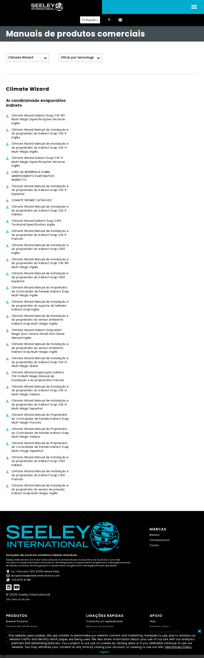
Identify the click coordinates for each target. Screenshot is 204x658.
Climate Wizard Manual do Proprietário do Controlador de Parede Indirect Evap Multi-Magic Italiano (40, 433)
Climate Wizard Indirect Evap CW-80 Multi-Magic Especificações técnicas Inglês (38, 119)
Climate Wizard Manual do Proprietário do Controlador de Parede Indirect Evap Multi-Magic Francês (40, 418)
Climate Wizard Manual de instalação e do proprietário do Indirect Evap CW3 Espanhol (40, 277)
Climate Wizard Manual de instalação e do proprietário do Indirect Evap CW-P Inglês (40, 133)
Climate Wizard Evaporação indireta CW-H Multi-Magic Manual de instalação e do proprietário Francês (38, 376)
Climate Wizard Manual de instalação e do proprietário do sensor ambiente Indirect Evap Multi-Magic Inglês (40, 320)
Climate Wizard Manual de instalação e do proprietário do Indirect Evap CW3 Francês (40, 475)
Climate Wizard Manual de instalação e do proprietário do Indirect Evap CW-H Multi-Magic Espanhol (40, 404)
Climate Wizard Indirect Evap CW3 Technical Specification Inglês (36, 223)
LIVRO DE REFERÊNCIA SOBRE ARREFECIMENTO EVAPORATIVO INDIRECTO (33, 176)
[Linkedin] (9, 587)
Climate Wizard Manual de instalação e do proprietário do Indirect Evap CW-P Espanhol (40, 190)
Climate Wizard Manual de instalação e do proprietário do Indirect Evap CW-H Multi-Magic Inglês (40, 147)
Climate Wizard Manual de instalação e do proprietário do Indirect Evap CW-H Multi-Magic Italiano (40, 390)
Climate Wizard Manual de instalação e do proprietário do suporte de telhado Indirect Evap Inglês (40, 305)
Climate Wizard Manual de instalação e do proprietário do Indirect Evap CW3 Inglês (40, 249)
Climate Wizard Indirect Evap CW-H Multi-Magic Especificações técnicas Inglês (38, 162)
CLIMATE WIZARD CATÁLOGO (32, 200)
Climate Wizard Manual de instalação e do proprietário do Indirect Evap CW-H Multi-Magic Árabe (40, 362)
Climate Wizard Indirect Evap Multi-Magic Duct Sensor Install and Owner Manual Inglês (38, 334)
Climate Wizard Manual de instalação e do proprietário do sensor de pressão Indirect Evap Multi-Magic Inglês (40, 489)
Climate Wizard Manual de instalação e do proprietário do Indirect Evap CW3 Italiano (40, 461)
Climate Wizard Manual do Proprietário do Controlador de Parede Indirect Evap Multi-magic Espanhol (40, 447)
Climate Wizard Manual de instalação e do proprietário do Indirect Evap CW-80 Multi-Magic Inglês (40, 263)
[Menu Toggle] (194, 7)
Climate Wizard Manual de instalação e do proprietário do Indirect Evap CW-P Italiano (40, 210)
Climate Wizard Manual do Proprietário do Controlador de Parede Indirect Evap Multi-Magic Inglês (40, 291)
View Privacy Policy (178, 647)
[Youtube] (16, 587)
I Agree (104, 652)
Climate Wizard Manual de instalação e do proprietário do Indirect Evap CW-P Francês (40, 235)
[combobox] (4, 656)
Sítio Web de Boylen (18, 599)
